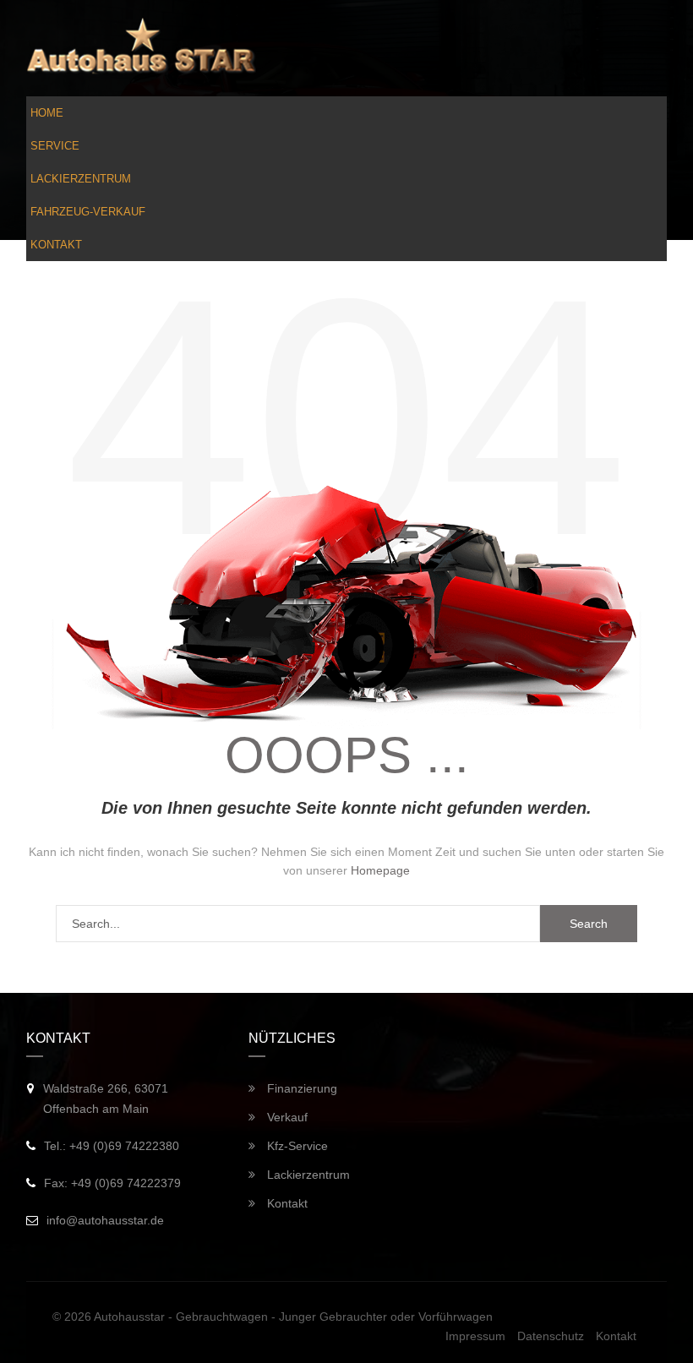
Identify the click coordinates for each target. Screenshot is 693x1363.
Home (46, 112)
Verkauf (286, 1117)
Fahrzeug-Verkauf (87, 211)
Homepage (380, 870)
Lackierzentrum (80, 178)
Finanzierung (300, 1088)
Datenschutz (550, 1336)
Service (54, 145)
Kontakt (56, 244)
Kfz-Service (296, 1146)
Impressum (475, 1336)
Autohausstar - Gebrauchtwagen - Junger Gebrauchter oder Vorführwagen (293, 1316)
